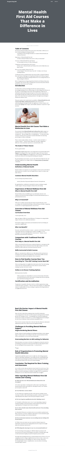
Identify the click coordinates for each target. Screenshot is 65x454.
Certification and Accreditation (22, 74)
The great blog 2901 (12, 1)
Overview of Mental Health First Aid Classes (25, 60)
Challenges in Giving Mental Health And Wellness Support (36, 76)
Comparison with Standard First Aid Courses (25, 64)
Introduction (18, 50)
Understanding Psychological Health (26, 52)
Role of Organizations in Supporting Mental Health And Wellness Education (32, 81)
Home (52, 1)
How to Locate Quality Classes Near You (24, 69)
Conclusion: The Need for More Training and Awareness (27, 82)
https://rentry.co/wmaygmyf (41, 160)
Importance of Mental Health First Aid (23, 57)
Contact (56, 1)
